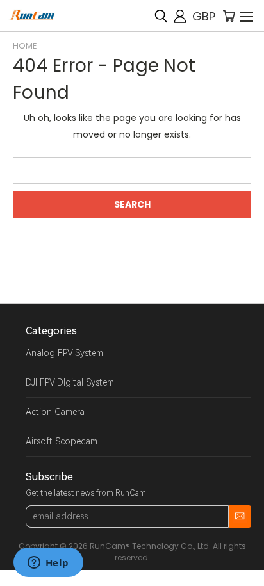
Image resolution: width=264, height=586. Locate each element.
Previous (20, 573)
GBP (203, 16)
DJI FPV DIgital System (70, 382)
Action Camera (55, 412)
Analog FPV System (64, 353)
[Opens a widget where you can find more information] (48, 564)
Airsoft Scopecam (61, 441)
